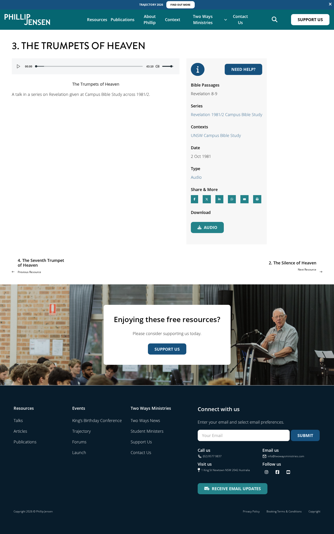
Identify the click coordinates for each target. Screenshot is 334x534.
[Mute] (157, 66)
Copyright (314, 511)
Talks (18, 420)
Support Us (310, 19)
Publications (123, 19)
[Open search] (274, 20)
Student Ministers (147, 431)
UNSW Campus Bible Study (216, 135)
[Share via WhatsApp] (232, 199)
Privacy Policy (251, 511)
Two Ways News (145, 420)
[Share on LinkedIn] (219, 199)
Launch (79, 452)
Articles (20, 431)
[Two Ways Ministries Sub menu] (225, 19)
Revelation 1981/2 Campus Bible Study (226, 114)
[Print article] (257, 199)
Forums (79, 442)
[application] (95, 66)
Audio (196, 177)
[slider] (89, 66)
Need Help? (243, 69)
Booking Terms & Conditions (284, 511)
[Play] (19, 66)
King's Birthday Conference (97, 420)
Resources (97, 19)
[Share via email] (244, 199)
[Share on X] (207, 199)
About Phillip (150, 19)
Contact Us (240, 19)
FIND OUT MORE (180, 4)
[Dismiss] (330, 4)
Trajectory (81, 431)
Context (172, 19)
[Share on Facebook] (194, 199)
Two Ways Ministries (203, 19)
